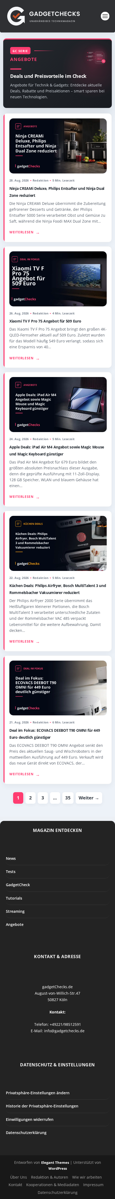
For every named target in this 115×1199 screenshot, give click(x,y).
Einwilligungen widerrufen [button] (29, 1119)
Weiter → (89, 798)
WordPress (57, 1168)
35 (68, 798)
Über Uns (18, 1177)
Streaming (15, 911)
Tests (11, 871)
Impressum (93, 1184)
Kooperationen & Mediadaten (52, 1184)
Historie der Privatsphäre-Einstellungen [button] (42, 1106)
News (11, 858)
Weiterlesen (24, 232)
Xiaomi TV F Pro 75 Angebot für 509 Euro (45, 321)
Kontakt (15, 1184)
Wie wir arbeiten (87, 1177)
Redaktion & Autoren (49, 1177)
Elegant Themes (55, 1162)
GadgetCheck (18, 884)
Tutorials (14, 898)
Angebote (15, 924)
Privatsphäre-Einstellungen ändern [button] (38, 1092)
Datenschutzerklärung (26, 1132)
